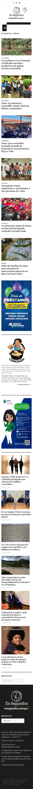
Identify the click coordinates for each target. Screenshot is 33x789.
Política (5, 780)
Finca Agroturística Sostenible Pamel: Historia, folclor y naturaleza (15, 106)
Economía (5, 58)
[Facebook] (13, 2)
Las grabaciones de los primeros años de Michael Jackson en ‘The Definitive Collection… (13, 661)
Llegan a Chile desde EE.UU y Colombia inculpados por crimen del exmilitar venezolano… (15, 480)
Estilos (5, 784)
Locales (4, 183)
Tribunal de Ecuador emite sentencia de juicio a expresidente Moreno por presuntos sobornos (14, 616)
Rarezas (11, 784)
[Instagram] (19, 2)
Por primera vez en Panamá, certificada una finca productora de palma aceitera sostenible (16, 64)
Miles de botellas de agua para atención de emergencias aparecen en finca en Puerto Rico (14, 269)
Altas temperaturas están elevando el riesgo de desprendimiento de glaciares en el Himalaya (15, 581)
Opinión (22, 782)
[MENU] (4, 28)
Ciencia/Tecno (14, 782)
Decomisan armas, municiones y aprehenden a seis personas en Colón (15, 188)
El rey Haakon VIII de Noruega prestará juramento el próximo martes (16, 514)
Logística (17, 784)
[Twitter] (16, 2)
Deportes (5, 782)
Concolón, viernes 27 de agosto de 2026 (14, 376)
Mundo (4, 263)
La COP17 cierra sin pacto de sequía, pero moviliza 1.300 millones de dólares (14, 547)
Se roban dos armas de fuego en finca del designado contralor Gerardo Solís (16, 228)
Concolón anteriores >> (24, 384)
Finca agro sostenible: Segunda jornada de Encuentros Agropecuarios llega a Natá (15, 147)
